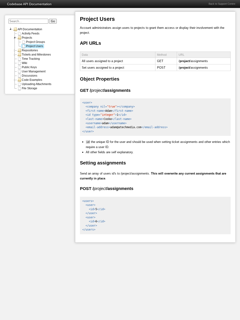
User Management (33, 71)
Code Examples (32, 80)
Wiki (24, 63)
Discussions (29, 75)
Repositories (30, 50)
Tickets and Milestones (36, 54)
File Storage (29, 88)
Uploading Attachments (36, 84)
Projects (27, 37)
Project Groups (35, 42)
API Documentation (30, 29)
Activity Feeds (30, 33)
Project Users (34, 46)
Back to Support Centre (222, 3)
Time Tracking (31, 58)
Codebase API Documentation (29, 4)
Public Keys (29, 67)
